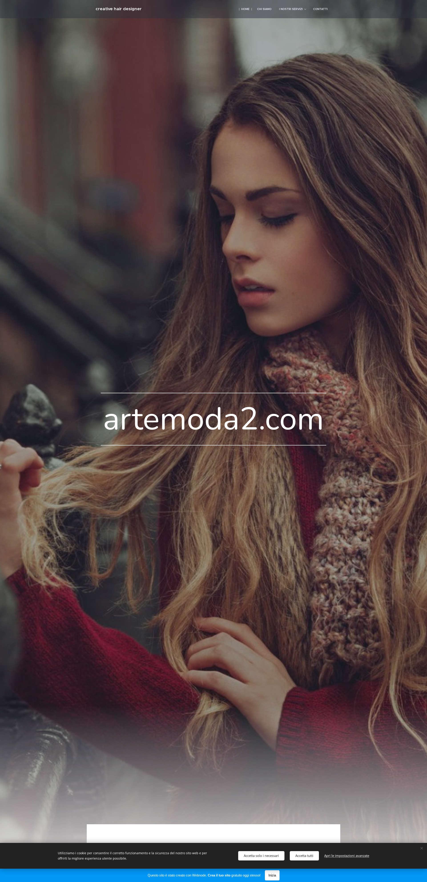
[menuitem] (245, 9)
